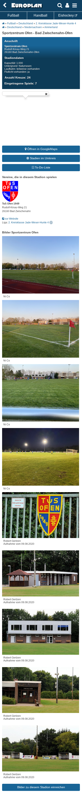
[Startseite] (26, 7)
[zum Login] (4, 5)
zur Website (11, 218)
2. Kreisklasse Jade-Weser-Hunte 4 (56, 23)
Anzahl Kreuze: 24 (17, 77)
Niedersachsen (33, 27)
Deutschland (26, 23)
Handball (40, 15)
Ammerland (51, 27)
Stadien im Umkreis (42, 158)
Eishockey (66, 15)
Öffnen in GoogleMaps (41, 149)
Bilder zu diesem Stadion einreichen (41, 787)
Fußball (13, 15)
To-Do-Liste (42, 167)
